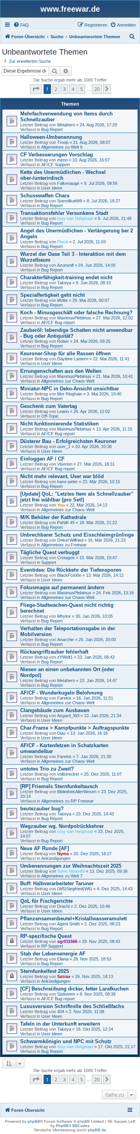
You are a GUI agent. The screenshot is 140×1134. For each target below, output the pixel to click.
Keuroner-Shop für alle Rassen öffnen (65, 353)
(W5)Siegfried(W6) (74, 888)
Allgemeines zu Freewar (64, 544)
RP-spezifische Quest (46, 936)
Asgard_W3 (68, 715)
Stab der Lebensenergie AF (53, 954)
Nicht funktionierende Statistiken (59, 424)
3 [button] (64, 88)
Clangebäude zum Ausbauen (54, 710)
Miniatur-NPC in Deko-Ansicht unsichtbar (69, 389)
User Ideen (51, 188)
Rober (63, 341)
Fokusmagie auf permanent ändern (62, 587)
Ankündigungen (55, 858)
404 (60, 1011)
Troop (62, 142)
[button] (36, 89)
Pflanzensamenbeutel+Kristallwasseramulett (73, 918)
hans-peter (67, 481)
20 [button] (97, 88)
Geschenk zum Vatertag (48, 406)
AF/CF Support (55, 164)
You (61, 505)
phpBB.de (97, 1130)
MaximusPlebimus (74, 317)
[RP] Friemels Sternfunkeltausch (59, 786)
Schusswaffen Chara (44, 195)
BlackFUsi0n (69, 575)
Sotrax (63, 976)
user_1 (63, 446)
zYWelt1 (65, 657)
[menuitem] (21, 25)
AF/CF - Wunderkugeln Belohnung (61, 693)
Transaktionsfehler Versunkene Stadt (64, 213)
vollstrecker (68, 774)
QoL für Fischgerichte (46, 901)
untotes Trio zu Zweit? (47, 769)
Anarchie (65, 639)
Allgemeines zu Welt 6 (61, 147)
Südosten (66, 994)
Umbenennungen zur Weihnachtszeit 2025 (70, 866)
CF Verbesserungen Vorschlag (56, 155)
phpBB (34, 1121)
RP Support (52, 946)
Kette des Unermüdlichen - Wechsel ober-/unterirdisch (63, 175)
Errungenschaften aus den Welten (61, 371)
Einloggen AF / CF (42, 459)
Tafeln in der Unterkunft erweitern (60, 1024)
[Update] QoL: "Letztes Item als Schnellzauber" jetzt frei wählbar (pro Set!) (76, 497)
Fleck (62, 241)
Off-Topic (50, 416)
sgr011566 (67, 941)
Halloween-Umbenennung (51, 137)
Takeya (64, 282)
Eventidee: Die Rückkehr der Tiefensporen (70, 570)
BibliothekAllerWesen (76, 791)
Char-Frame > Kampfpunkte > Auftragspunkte (74, 728)
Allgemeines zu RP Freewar (67, 801)
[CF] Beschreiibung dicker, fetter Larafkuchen (74, 989)
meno (62, 160)
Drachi (63, 906)
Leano (63, 411)
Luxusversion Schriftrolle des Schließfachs (72, 1006)
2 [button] (55, 88)
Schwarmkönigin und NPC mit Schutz (66, 1041)
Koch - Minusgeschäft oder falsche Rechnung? (76, 312)
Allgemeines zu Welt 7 (61, 876)
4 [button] (73, 88)
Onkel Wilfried (70, 540)
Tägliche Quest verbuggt (49, 552)
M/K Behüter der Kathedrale (53, 517)
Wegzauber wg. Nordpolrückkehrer (62, 826)
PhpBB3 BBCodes (72, 1125)
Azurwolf (65, 265)
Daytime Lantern (72, 358)
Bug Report (52, 129)
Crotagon (66, 557)
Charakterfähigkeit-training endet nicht (66, 277)
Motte (62, 300)
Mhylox (64, 616)
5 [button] (81, 88)
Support (48, 562)
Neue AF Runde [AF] (44, 848)
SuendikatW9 (69, 200)
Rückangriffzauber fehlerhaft (54, 652)
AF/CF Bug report (58, 322)
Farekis (64, 698)
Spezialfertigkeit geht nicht (52, 295)
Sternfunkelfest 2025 (44, 971)
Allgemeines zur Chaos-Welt (67, 381)
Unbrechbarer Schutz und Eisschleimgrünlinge (77, 535)
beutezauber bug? (42, 809)
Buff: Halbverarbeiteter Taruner (57, 883)
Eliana (62, 959)
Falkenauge (68, 183)
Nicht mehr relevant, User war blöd (62, 476)
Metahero (66, 124)
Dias (61, 733)
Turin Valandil (71, 871)
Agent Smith (68, 923)
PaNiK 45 (66, 522)
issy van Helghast (75, 218)
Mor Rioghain (69, 394)
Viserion (64, 464)
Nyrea (63, 853)
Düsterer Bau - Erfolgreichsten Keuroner (68, 441)
